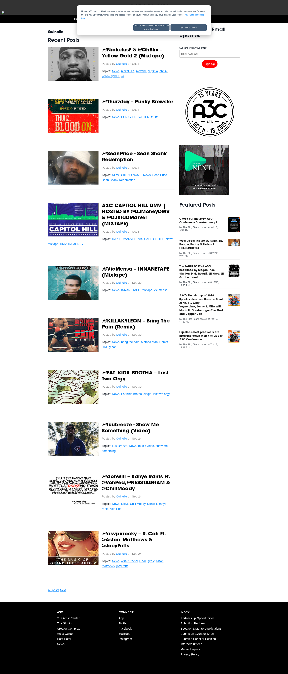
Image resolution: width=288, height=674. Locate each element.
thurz (154, 117)
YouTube (124, 633)
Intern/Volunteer (191, 644)
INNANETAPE (130, 290)
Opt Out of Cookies (188, 27)
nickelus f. (127, 71)
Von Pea (116, 509)
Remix (163, 342)
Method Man (149, 342)
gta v (151, 561)
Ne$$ (124, 504)
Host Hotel (64, 639)
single (147, 394)
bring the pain (130, 342)
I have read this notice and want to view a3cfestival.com (151, 27)
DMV (63, 244)
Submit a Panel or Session (198, 639)
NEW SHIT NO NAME (127, 175)
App (121, 618)
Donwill (152, 504)
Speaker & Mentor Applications (201, 628)
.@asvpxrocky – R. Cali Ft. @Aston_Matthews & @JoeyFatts (133, 540)
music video (146, 446)
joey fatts (122, 566)
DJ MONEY (76, 244)
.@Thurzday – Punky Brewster (137, 102)
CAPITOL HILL (154, 239)
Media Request (190, 649)
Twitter (123, 623)
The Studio (64, 623)
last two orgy (161, 394)
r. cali (142, 561)
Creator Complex (68, 628)
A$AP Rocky (129, 561)
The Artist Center (68, 618)
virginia (153, 71)
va (122, 76)
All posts (53, 590)
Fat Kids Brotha (131, 394)
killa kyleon (109, 347)
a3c (140, 239)
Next (63, 590)
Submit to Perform (192, 623)
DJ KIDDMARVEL (124, 239)
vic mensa (161, 290)
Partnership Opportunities (197, 618)
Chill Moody (138, 504)
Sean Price (159, 175)
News (116, 71)
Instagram (125, 639)
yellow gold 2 (110, 76)
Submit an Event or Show (197, 633)
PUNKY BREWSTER (135, 117)
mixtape (141, 71)
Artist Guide (65, 633)
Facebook (125, 628)
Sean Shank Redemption (118, 180)
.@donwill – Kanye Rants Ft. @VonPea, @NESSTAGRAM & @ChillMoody (136, 483)
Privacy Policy (189, 654)
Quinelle (121, 63)
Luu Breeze (119, 446)
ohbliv (163, 71)
